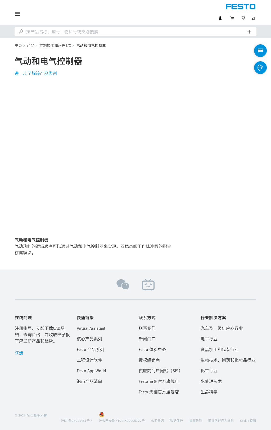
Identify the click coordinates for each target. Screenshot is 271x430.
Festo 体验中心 (152, 349)
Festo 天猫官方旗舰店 (159, 392)
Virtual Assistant (91, 328)
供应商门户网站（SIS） (161, 370)
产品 (30, 45)
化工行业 (209, 370)
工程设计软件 (89, 360)
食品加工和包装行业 (220, 349)
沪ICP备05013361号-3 (77, 420)
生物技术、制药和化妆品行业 (228, 360)
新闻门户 (147, 339)
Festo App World (91, 370)
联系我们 (147, 328)
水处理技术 (211, 381)
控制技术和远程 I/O (55, 45)
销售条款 (195, 420)
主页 (18, 45)
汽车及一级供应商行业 (222, 328)
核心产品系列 (89, 339)
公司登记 (157, 420)
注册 (19, 352)
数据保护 (176, 420)
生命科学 (209, 392)
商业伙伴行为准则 (221, 420)
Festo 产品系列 (90, 349)
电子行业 (209, 339)
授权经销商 (149, 360)
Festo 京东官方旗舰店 (159, 381)
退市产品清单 (89, 381)
